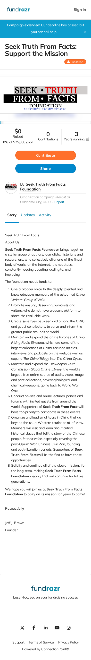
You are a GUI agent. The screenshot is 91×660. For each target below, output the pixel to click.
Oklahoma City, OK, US (36, 202)
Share (45, 168)
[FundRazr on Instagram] (68, 627)
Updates (28, 215)
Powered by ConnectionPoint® (45, 649)
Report (59, 202)
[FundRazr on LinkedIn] (45, 627)
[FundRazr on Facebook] (34, 627)
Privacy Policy (68, 642)
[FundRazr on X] (22, 627)
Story (12, 215)
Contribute (45, 155)
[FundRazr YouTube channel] (57, 627)
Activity (45, 215)
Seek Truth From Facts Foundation (43, 186)
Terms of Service (41, 642)
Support (18, 642)
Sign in (80, 9)
